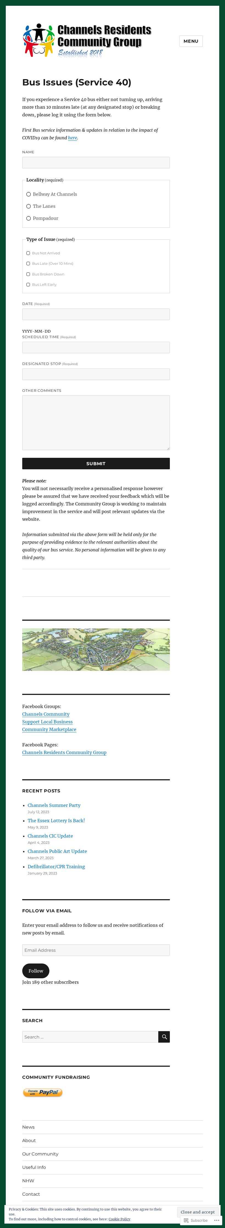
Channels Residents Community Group (64, 752)
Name (28, 152)
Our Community (40, 1154)
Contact (31, 1194)
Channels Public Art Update (57, 851)
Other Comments (41, 390)
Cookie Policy (119, 1219)
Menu (191, 41)
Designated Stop (50, 363)
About (29, 1140)
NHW (28, 1180)
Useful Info (34, 1167)
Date (36, 303)
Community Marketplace (49, 729)
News (28, 1127)
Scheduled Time (49, 337)
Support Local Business (47, 721)
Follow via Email (47, 910)
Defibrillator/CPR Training (56, 866)
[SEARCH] (164, 1037)
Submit (96, 463)
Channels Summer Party (54, 805)
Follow (36, 971)
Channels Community (45, 714)
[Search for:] (90, 1037)
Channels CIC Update (50, 836)
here (72, 137)
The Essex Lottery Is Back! (56, 820)
